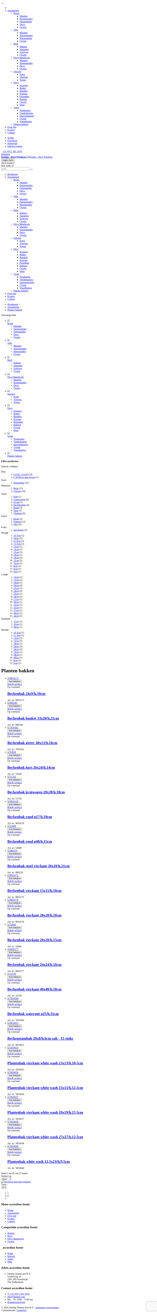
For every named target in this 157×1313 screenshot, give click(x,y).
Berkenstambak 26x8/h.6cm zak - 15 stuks (40, 1038)
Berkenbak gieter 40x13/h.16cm (32, 743)
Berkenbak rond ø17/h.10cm (29, 817)
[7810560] (12, 998)
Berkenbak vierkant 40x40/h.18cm (34, 989)
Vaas (15, 510)
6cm (15, 566)
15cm (16, 552)
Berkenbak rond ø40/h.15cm (29, 841)
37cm (16, 610)
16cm (16, 555)
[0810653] (12, 1023)
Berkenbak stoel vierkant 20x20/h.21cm (38, 866)
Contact (11, 1221)
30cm (16, 602)
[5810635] (12, 1047)
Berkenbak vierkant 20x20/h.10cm (34, 915)
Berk (15, 488)
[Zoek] (31, 169)
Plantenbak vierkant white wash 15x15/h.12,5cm (45, 1088)
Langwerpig (19, 499)
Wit (15, 524)
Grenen (17, 491)
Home (10, 1210)
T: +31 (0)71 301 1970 (18, 1294)
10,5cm (17, 535)
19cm (16, 582)
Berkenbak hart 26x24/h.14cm (31, 767)
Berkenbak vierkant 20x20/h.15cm (34, 940)
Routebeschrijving (16, 1302)
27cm (16, 599)
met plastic (18, 530)
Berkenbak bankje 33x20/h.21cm (33, 718)
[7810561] (12, 727)
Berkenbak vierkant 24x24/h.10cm (34, 965)
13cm (16, 546)
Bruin (16, 519)
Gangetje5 (22, 1310)
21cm (16, 560)
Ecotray (11, 1218)
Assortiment (13, 1213)
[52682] (11, 924)
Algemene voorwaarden (47, 1307)
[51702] (11, 776)
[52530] (11, 974)
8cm (15, 660)
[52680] (11, 826)
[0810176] (12, 900)
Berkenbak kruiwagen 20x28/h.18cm (36, 792)
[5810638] (12, 1121)
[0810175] (12, 875)
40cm (16, 613)
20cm (16, 585)
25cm (16, 593)
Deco (10, 1236)
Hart (15, 496)
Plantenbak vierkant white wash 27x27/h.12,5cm (45, 1137)
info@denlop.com (16, 1296)
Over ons (11, 1216)
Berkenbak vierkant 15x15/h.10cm (34, 891)
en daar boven (24, 477)
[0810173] (12, 678)
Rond (16, 507)
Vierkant (17, 513)
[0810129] (12, 801)
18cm (16, 557)
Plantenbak (18, 482)
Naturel (17, 521)
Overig (10, 1241)
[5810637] (12, 1097)
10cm (16, 538)
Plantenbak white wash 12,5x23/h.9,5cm (38, 1161)
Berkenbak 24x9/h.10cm (26, 694)
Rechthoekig (19, 505)
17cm (16, 621)
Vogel (10, 1259)
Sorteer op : (6, 1176)
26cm (16, 596)
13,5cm (17, 544)
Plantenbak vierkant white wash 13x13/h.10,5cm (45, 1063)
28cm (16, 654)
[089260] (12, 703)
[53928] (11, 752)
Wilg (9, 1261)
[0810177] (12, 949)
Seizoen (11, 1256)
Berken (10, 1233)
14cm (16, 549)
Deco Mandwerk (15, 1238)
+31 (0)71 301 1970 (12, 151)
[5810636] (12, 1072)
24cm (16, 591)
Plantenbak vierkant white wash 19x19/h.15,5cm (45, 1112)
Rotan (10, 1253)
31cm (16, 563)
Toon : (4, 1184)
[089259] (12, 850)
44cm (16, 616)
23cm (16, 588)
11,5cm (17, 541)
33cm (16, 607)
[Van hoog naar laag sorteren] (16, 1181)
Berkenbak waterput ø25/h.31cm (33, 1014)
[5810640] (12, 1146)
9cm (15, 568)
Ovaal (16, 502)
